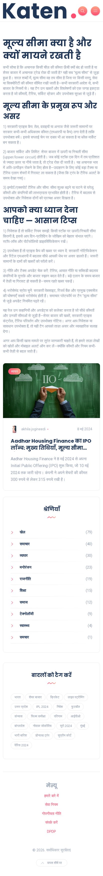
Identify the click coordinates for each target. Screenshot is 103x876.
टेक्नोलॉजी (27, 614)
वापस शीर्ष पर (54, 863)
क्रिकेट (54, 697)
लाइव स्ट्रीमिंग (76, 697)
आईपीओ (75, 716)
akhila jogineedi (33, 429)
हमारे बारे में (51, 796)
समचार (24, 637)
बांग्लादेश (19, 726)
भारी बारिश (20, 735)
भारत (17, 697)
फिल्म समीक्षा (38, 716)
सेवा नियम (51, 804)
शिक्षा (23, 590)
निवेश (60, 707)
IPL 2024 (42, 707)
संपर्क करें (51, 822)
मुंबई (82, 726)
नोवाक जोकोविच (42, 726)
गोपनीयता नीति (51, 813)
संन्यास (18, 716)
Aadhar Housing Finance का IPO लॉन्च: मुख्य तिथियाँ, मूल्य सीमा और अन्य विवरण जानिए (51, 444)
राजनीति (25, 579)
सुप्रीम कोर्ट (64, 735)
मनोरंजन (26, 567)
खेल (22, 532)
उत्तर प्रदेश (21, 707)
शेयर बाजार (35, 697)
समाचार (25, 544)
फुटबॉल (75, 707)
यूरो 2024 (66, 726)
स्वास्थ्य (24, 625)
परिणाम (58, 716)
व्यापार (14, 371)
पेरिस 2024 (21, 745)
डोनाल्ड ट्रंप (42, 735)
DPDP (51, 831)
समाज (24, 602)
